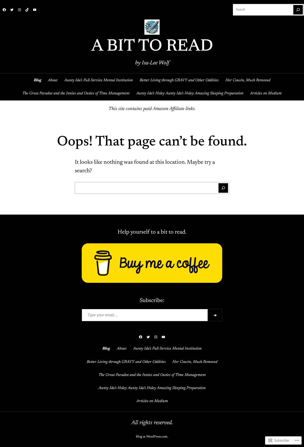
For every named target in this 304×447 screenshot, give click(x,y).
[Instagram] (19, 10)
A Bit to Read (152, 46)
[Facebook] (4, 10)
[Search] (298, 9)
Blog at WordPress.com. (152, 436)
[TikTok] (27, 10)
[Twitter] (12, 10)
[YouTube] (35, 10)
